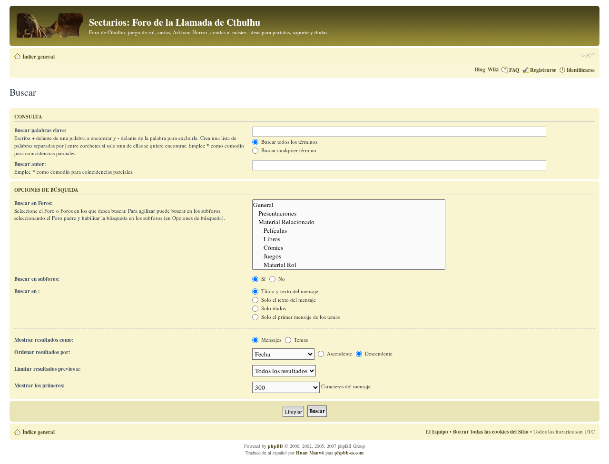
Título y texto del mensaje (289, 291)
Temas (300, 339)
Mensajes (270, 339)
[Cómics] (348, 247)
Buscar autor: (30, 164)
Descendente (378, 353)
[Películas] (348, 230)
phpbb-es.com (348, 452)
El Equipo (437, 431)
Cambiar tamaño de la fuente (588, 54)
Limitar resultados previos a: (47, 369)
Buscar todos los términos (288, 141)
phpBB (275, 446)
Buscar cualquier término (288, 150)
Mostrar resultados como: (44, 340)
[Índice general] (50, 23)
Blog (480, 69)
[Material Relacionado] (348, 221)
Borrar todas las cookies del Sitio (491, 431)
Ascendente (338, 353)
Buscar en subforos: (36, 279)
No (281, 278)
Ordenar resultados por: (42, 352)
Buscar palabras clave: (40, 130)
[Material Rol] (348, 264)
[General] (348, 204)
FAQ (514, 70)
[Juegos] (348, 256)
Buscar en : (27, 291)
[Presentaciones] (348, 213)
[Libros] (348, 239)
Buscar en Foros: (33, 203)
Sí (262, 278)
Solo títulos (273, 308)
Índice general (38, 56)
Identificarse (581, 70)
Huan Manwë (310, 452)
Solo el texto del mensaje (288, 299)
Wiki (493, 69)
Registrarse (543, 70)
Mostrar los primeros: (39, 385)
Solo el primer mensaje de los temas (300, 316)
